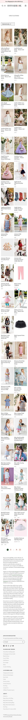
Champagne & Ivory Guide (9, 654)
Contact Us (5, 688)
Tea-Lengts (5, 662)
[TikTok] (10, 646)
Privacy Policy (6, 681)
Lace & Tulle (6, 658)
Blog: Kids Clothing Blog (8, 702)
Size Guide (5, 677)
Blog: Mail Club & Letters (9, 704)
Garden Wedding (7, 666)
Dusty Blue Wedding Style (9, 651)
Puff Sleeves (6, 660)
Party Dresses (15, 571)
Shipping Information (8, 673)
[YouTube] (13, 646)
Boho (4, 664)
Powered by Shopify (7, 716)
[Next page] (20, 549)
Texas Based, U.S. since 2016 (9, 709)
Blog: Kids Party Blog (7, 700)
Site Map (5, 685)
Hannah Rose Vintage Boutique (14, 715)
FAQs (4, 679)
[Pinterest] (6, 646)
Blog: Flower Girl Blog (8, 698)
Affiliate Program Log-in (8, 690)
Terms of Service (7, 683)
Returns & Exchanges (8, 675)
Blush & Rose (6, 656)
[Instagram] (8, 646)
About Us (5, 696)
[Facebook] (4, 646)
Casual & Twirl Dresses (17, 574)
